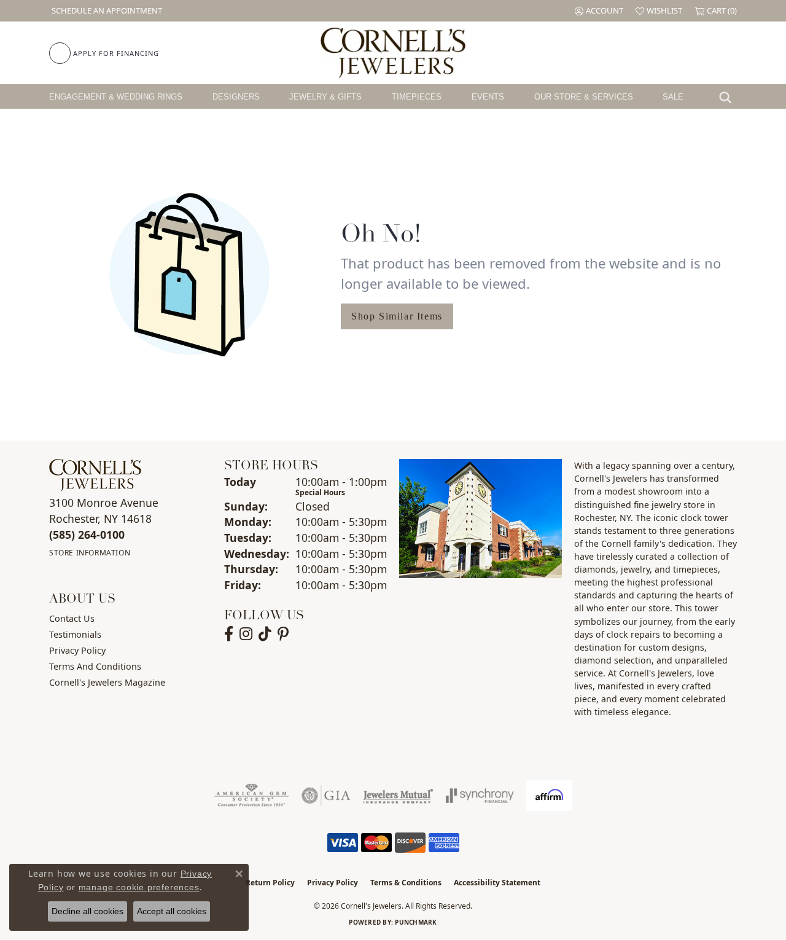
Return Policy (270, 882)
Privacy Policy (77, 650)
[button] (599, 11)
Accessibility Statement (497, 882)
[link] (105, 11)
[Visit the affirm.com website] (549, 795)
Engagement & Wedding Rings (115, 96)
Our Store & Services (583, 96)
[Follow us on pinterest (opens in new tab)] (283, 634)
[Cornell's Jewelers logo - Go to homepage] (392, 53)
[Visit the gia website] (326, 795)
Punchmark (416, 922)
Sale (673, 96)
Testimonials (75, 634)
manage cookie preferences (139, 887)
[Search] (728, 96)
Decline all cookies (87, 911)
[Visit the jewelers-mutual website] (398, 795)
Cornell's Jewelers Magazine (107, 682)
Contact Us (72, 618)
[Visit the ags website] (251, 795)
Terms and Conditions (95, 666)
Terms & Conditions (406, 882)
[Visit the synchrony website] (480, 795)
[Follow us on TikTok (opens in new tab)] (265, 634)
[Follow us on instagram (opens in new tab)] (245, 634)
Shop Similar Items (397, 316)
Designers (236, 96)
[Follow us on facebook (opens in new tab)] (228, 634)
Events (488, 96)
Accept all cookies (171, 911)
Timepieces (417, 96)
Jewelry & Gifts (325, 96)
